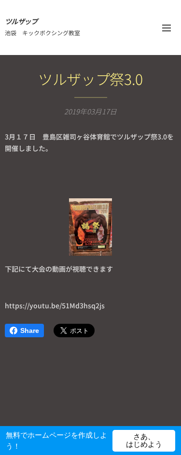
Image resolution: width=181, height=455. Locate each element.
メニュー (166, 27)
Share (29, 330)
